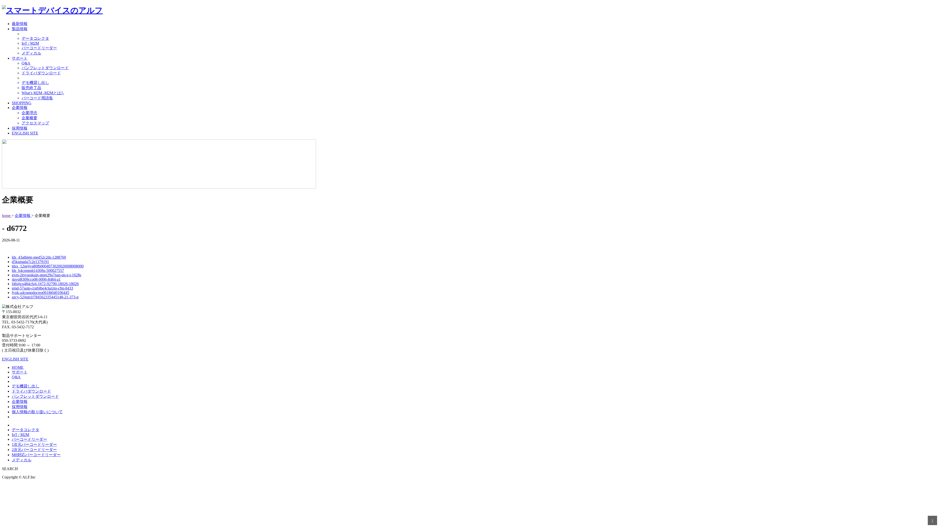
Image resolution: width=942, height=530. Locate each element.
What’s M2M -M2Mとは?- (43, 93)
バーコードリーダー (39, 48)
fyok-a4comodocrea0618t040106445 (40, 293)
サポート (19, 58)
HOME (18, 367)
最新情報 (19, 24)
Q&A (26, 63)
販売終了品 (31, 88)
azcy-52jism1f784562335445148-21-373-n (45, 297)
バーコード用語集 (37, 98)
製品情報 (19, 29)
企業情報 (19, 108)
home (7, 215)
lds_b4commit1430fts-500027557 (38, 270)
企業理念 (29, 113)
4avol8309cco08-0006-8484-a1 (36, 279)
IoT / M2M (30, 43)
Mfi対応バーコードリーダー (36, 455)
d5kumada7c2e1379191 (30, 262)
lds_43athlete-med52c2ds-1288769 (39, 257)
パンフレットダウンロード (45, 68)
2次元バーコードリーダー (34, 450)
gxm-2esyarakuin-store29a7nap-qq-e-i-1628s (46, 275)
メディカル (31, 53)
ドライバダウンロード (41, 73)
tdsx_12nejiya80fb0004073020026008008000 (48, 266)
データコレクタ (35, 38)
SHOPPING (21, 103)
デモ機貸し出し (35, 82)
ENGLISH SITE (25, 133)
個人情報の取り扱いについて (37, 412)
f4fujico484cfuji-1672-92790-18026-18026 (45, 284)
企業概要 (29, 118)
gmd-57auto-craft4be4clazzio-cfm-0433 (42, 288)
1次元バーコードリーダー (34, 444)
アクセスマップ (35, 123)
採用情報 (19, 128)
